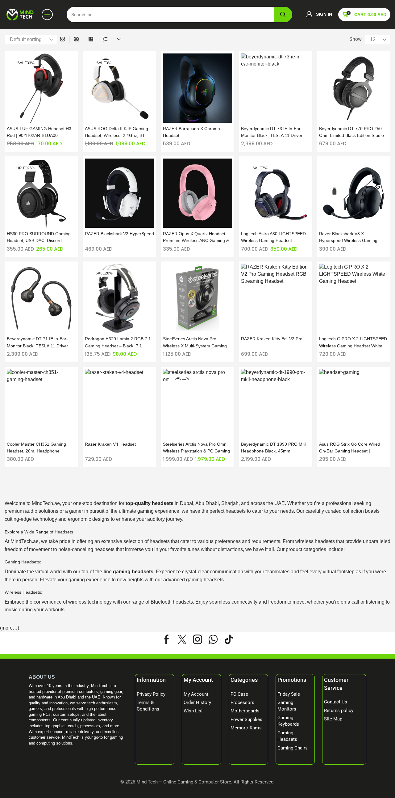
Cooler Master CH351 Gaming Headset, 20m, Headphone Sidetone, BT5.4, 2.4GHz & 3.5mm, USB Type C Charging (41, 448)
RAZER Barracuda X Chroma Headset (191, 132)
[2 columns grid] (62, 39)
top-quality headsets (149, 503)
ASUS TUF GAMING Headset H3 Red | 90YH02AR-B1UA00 (39, 132)
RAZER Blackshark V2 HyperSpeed (119, 233)
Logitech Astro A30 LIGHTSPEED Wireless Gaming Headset (273, 237)
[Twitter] (182, 639)
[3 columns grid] (76, 39)
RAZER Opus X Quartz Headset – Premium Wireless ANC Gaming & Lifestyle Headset (196, 237)
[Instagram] (197, 639)
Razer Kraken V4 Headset (110, 444)
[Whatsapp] (213, 639)
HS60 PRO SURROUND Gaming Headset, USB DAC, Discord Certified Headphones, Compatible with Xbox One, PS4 (40, 237)
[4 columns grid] (90, 39)
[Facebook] (166, 639)
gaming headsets (133, 571)
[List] (105, 39)
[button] (319, 14)
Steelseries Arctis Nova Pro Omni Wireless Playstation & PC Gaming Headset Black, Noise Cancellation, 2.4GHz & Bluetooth (197, 448)
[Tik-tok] (228, 639)
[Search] (283, 14)
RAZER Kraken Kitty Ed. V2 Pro (271, 338)
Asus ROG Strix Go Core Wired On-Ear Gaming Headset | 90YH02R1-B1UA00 (349, 448)
